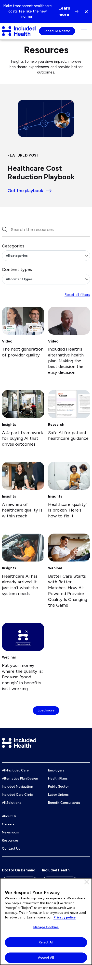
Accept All (46, 957)
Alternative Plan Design (20, 778)
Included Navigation (17, 786)
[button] (88, 11)
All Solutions (11, 803)
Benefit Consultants (64, 803)
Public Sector (58, 786)
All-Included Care (15, 770)
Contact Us (11, 848)
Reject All (46, 942)
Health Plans (58, 778)
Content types (17, 269)
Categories (13, 246)
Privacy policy (64, 917)
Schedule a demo (57, 31)
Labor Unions (58, 794)
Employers (56, 770)
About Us (9, 816)
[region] (46, 921)
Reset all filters (77, 295)
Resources (10, 840)
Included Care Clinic (17, 794)
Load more (46, 710)
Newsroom (10, 832)
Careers (8, 824)
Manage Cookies (46, 927)
